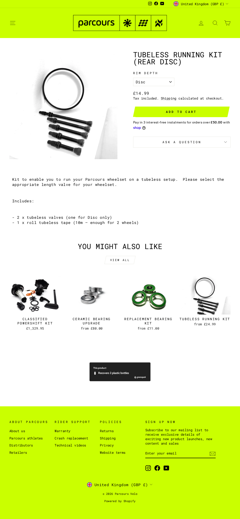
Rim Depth (145, 73)
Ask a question (181, 142)
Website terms (112, 452)
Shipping (168, 98)
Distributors (21, 445)
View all (120, 260)
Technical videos (70, 445)
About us (17, 431)
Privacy (107, 445)
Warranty (62, 431)
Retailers (18, 452)
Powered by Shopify (119, 501)
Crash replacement (71, 438)
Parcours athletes (26, 438)
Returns (107, 431)
